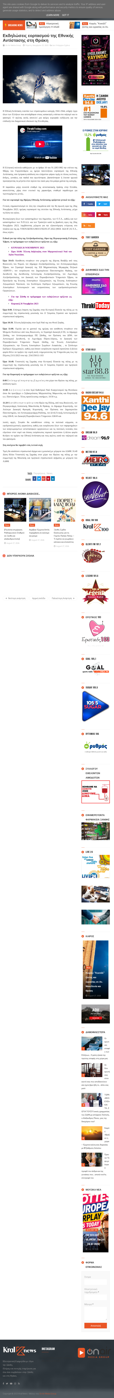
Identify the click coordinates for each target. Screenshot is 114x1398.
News (42, 23)
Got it (65, 15)
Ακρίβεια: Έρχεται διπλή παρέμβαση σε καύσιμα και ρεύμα (39, 532)
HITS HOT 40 (92, 1230)
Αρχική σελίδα (38, 598)
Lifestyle (86, 23)
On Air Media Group (47, 1394)
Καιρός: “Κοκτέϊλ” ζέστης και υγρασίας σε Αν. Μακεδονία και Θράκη (52, 27)
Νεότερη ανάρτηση (16, 598)
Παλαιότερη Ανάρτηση (62, 598)
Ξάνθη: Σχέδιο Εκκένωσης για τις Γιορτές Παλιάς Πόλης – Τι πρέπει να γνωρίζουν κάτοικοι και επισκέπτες (64, 535)
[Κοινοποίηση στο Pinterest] (48, 478)
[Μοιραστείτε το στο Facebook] (34, 478)
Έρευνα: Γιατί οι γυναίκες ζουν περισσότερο (94, 1239)
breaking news (15, 25)
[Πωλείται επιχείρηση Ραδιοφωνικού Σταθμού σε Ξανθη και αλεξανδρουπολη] (14, 534)
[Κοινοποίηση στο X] (39, 478)
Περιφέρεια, (39, 473)
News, (50, 473)
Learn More (52, 15)
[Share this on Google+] (44, 478)
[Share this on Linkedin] (53, 478)
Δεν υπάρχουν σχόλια (61, 45)
